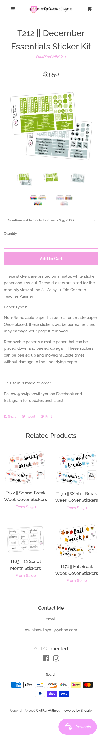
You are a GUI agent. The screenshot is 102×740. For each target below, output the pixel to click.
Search (51, 674)
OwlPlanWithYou (51, 57)
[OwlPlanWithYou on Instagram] (56, 659)
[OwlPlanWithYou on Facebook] (46, 659)
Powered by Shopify (77, 710)
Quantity (10, 233)
